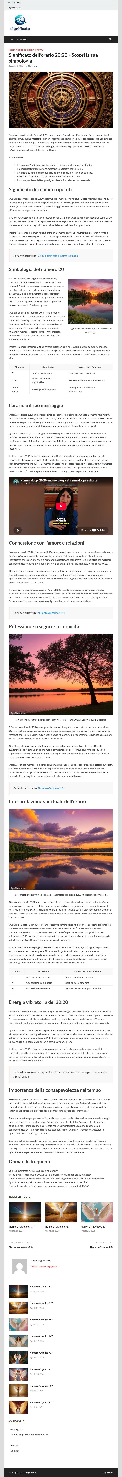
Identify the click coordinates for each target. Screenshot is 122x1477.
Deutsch (14, 1450)
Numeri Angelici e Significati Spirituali (26, 50)
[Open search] (110, 39)
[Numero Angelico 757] (97, 1213)
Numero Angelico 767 (57, 1226)
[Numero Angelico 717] (18, 1386)
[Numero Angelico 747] (18, 1336)
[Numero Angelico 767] (61, 1213)
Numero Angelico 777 (21, 1226)
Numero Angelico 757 (93, 1226)
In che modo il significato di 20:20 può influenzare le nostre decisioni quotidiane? (50, 1174)
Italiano (14, 1445)
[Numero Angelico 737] (18, 1352)
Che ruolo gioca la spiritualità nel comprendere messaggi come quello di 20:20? (49, 1186)
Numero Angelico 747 (41, 1336)
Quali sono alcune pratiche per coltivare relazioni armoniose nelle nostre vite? (48, 1182)
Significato (32, 66)
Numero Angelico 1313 (51, 787)
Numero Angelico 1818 (51, 612)
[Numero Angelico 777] (25, 1213)
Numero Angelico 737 (41, 1352)
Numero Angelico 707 (41, 1402)
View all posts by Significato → (45, 1266)
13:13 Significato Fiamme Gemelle (58, 255)
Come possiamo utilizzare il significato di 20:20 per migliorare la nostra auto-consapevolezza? (56, 1178)
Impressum (108, 1472)
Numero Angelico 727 (41, 1369)
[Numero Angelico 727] (18, 1369)
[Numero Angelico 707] (18, 1402)
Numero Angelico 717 (41, 1385)
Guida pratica (17, 1429)
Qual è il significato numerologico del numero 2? (33, 1170)
